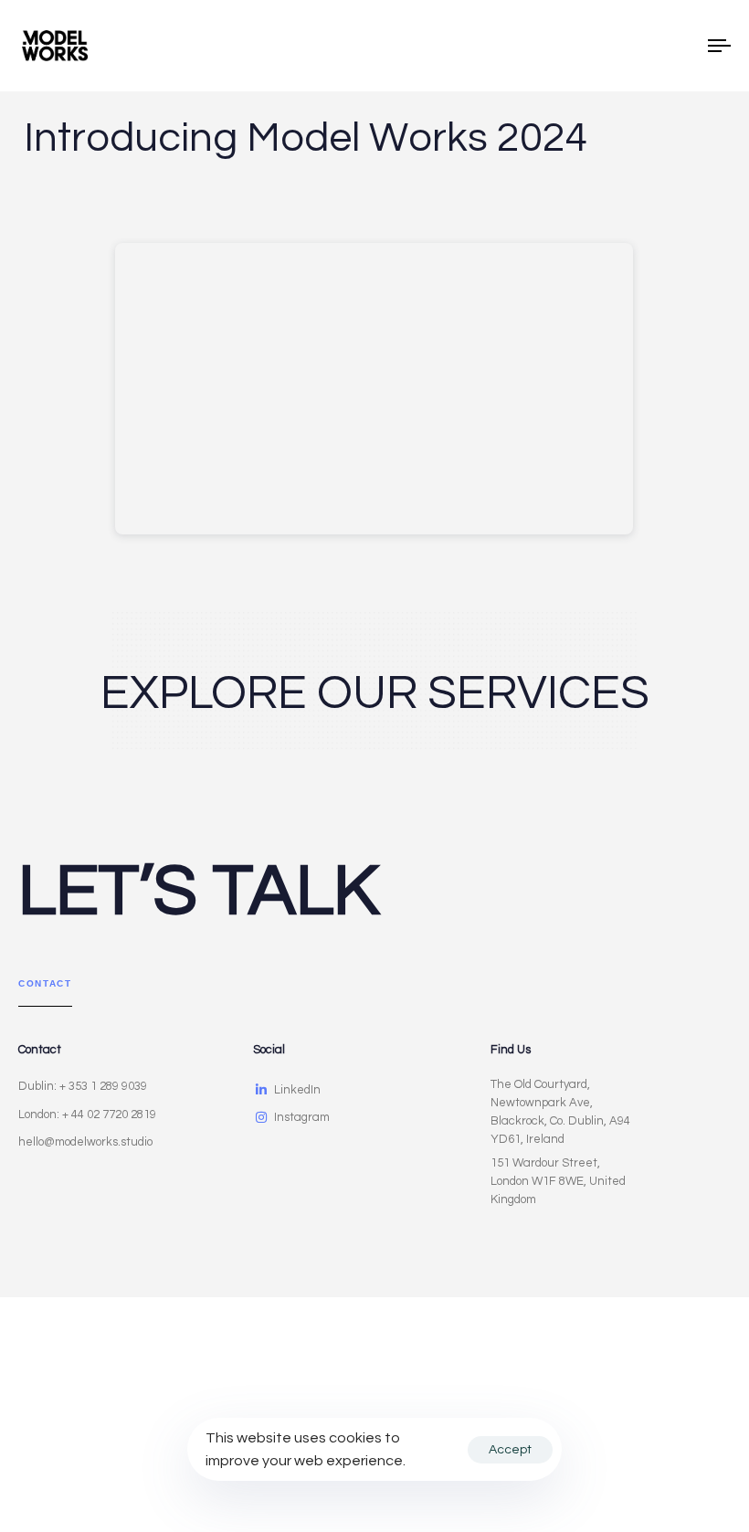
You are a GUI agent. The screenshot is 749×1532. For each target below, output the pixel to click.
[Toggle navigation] (612, 45)
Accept (510, 1449)
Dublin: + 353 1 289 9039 (82, 1086)
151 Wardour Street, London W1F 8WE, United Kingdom (558, 1181)
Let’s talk (198, 891)
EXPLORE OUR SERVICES (374, 693)
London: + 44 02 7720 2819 (87, 1114)
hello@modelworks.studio (85, 1142)
